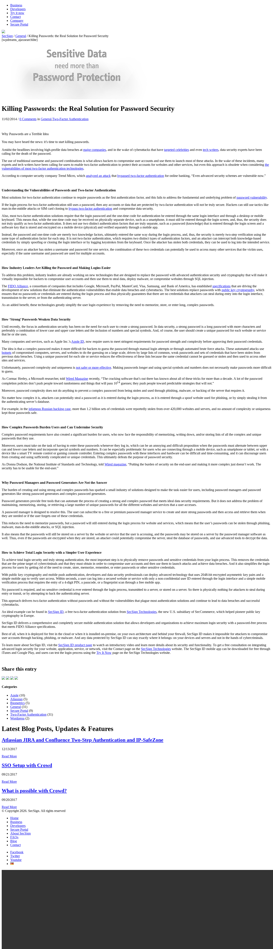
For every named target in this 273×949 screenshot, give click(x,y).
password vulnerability (252, 197)
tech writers (210, 150)
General (46, 119)
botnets (6, 352)
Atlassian (16, 699)
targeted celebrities (176, 150)
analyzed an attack (98, 176)
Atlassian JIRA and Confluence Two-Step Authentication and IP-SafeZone (82, 740)
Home (14, 818)
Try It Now (104, 652)
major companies (94, 150)
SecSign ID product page (75, 645)
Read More (9, 756)
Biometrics (17, 703)
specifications (221, 286)
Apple (14, 695)
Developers (18, 9)
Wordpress (17, 718)
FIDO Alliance (18, 286)
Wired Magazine (77, 378)
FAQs (14, 837)
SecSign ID (56, 612)
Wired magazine (115, 464)
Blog (13, 841)
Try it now (17, 13)
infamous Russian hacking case (50, 409)
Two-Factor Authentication (70, 119)
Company (16, 20)
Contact (15, 17)
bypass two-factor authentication (90, 208)
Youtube (16, 860)
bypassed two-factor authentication (140, 176)
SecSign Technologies (142, 612)
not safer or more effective (93, 367)
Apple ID (77, 341)
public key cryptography (238, 290)
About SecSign (20, 833)
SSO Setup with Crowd (27, 765)
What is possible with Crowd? (34, 790)
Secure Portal (19, 24)
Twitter (15, 856)
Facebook (16, 852)
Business (16, 5)
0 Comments (27, 119)
